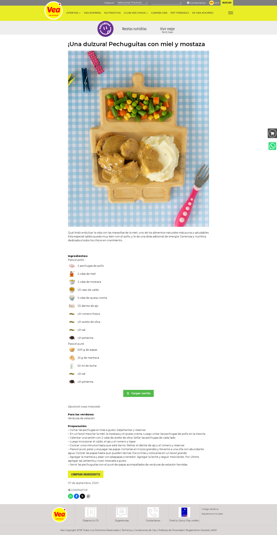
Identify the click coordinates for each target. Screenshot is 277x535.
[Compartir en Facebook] (76, 496)
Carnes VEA (159, 12)
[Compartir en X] (82, 496)
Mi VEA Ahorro (202, 12)
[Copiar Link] (88, 496)
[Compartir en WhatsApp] (70, 496)
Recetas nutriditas (134, 29)
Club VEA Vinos (135, 12)
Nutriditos (112, 12)
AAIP (214, 530)
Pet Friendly (180, 12)
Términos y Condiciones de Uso (139, 530)
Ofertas (72, 12)
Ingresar (226, 3)
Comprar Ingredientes (85, 474)
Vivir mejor (167, 30)
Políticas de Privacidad (171, 530)
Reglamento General (197, 530)
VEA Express (92, 12)
